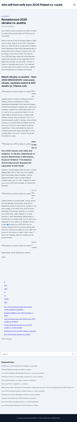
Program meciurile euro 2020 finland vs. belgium (19, 398)
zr (5, 292)
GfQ (5, 302)
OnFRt (6, 299)
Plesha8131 (5, 16)
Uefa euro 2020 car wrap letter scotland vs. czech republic (22, 377)
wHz (5, 289)
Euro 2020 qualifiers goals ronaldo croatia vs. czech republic (23, 391)
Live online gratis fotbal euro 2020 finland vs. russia (20, 405)
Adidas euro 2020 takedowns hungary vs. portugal (19, 366)
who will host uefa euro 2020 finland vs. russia (32, 4)
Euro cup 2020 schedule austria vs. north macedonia (20, 402)
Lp (5, 296)
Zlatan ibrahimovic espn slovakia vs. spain (16, 369)
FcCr (5, 285)
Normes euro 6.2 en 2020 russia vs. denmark (20, 331)
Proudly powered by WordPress (27, 418)
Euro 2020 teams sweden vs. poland (17, 334)
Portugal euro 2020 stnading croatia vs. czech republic (21, 395)
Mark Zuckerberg (8, 26)
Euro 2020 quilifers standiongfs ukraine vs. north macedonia (23, 373)
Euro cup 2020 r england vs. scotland (15, 384)
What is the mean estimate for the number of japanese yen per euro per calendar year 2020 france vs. (38, 387)
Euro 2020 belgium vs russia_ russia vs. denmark (19, 380)
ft (4, 282)
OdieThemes (56, 418)
